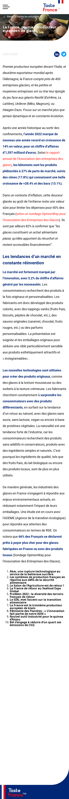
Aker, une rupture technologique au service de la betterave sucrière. (35, 572)
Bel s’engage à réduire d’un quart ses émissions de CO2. (35, 623)
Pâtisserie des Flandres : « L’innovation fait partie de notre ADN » (37, 612)
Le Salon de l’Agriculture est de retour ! (37, 585)
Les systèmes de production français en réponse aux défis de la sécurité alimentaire (37, 580)
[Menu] (6, 7)
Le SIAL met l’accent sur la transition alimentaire (35, 601)
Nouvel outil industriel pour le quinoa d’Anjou (36, 618)
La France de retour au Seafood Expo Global (35, 589)
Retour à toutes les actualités (23, 16)
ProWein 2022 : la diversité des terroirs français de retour (36, 595)
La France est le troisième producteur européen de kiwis (36, 606)
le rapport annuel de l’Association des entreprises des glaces (33, 159)
